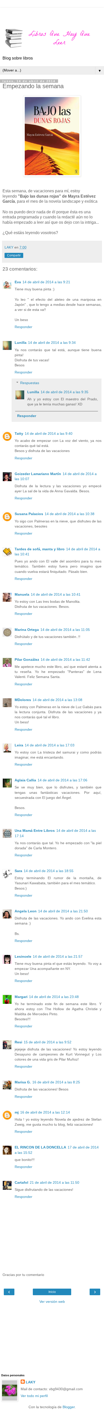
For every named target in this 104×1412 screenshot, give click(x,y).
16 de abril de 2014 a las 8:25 (56, 1082)
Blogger (69, 1407)
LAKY (30, 1382)
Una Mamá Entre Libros (35, 831)
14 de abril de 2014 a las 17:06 (62, 780)
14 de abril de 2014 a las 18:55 (48, 871)
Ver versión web (52, 1302)
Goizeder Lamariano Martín (38, 474)
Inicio (52, 1292)
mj (17, 1112)
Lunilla (21, 343)
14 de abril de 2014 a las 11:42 (65, 659)
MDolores (23, 700)
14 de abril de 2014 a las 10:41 (56, 594)
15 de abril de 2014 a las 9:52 (47, 1042)
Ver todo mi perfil (34, 1396)
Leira (19, 745)
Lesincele (23, 956)
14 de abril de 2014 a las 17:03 (49, 745)
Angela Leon (26, 911)
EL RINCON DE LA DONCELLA (40, 1147)
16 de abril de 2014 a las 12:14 (45, 1112)
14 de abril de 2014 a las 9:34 (52, 343)
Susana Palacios (29, 514)
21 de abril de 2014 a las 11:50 (54, 1182)
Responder (23, 327)
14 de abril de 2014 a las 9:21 (46, 282)
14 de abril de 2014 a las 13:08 (57, 700)
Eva (18, 282)
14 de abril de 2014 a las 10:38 (69, 514)
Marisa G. (23, 1082)
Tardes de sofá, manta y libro (40, 549)
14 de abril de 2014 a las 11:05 (65, 630)
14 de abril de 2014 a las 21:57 (58, 956)
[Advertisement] (52, 14)
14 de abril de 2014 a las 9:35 (64, 392)
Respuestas (29, 383)
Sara (18, 871)
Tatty (19, 433)
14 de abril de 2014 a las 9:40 (48, 433)
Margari (21, 997)
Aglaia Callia (25, 780)
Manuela (22, 594)
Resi (18, 1042)
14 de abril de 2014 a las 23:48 (54, 997)
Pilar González (27, 659)
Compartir (14, 255)
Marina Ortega (27, 630)
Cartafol (21, 1182)
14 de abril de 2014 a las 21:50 (63, 911)
